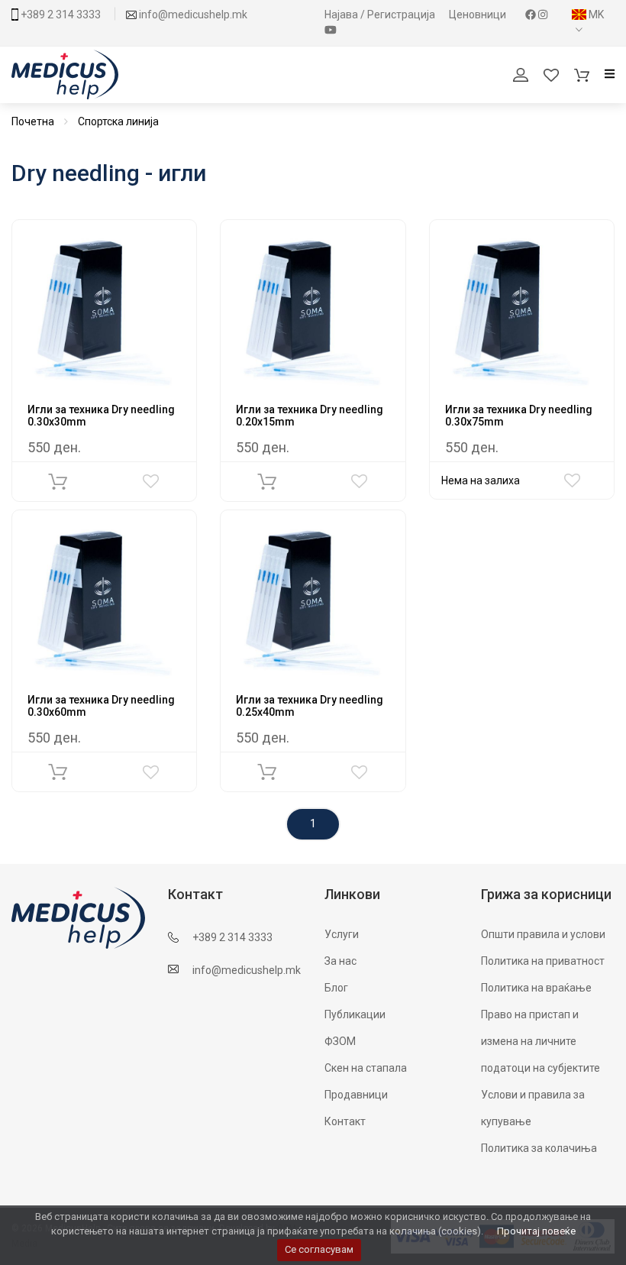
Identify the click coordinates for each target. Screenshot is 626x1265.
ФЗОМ (340, 1041)
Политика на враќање (536, 988)
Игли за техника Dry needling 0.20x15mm (309, 415)
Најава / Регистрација (380, 14)
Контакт (345, 1121)
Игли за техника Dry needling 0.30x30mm (101, 415)
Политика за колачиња (539, 1148)
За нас (340, 961)
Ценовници (478, 14)
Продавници (356, 1095)
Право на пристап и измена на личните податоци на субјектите (540, 1041)
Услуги (341, 934)
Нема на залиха (480, 480)
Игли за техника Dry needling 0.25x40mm (309, 705)
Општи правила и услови (543, 934)
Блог (336, 988)
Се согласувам (319, 1249)
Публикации (355, 1014)
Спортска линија (118, 121)
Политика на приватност (543, 961)
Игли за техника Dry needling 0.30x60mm (101, 705)
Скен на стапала (365, 1068)
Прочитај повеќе (536, 1231)
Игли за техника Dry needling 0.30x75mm (518, 415)
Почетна (32, 121)
